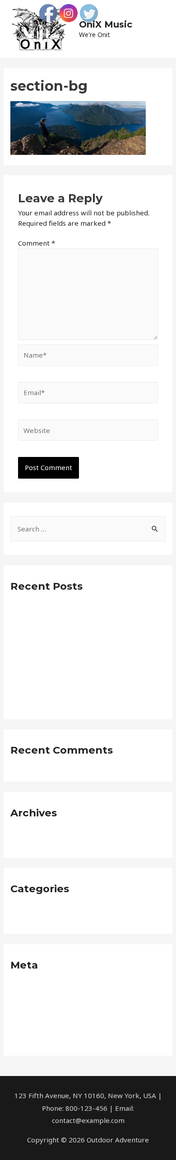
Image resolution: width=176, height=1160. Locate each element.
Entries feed (30, 1004)
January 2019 (31, 837)
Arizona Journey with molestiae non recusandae (86, 670)
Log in (20, 989)
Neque (21, 913)
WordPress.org (34, 1035)
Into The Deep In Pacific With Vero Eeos (74, 654)
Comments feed (36, 1020)
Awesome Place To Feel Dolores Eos (68, 610)
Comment (36, 242)
